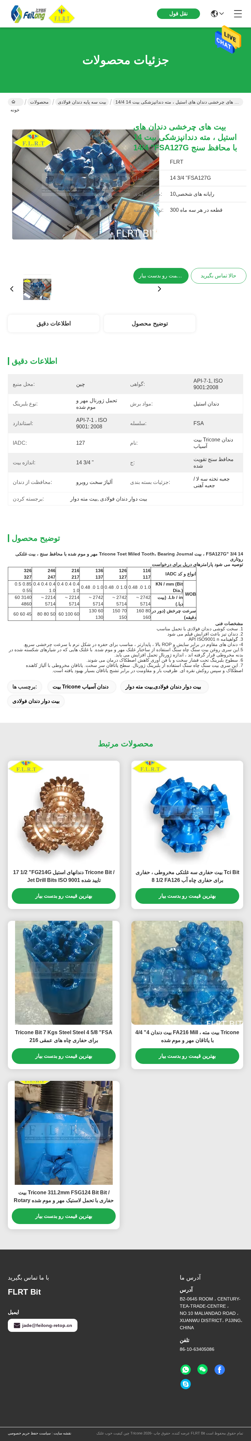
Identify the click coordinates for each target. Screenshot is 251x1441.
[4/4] (187, 972)
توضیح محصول (150, 323)
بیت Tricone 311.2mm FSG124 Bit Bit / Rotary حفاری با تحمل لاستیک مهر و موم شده (64, 1196)
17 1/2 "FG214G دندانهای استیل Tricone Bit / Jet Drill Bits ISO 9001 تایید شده (63, 876)
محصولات (39, 102)
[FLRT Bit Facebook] (220, 1370)
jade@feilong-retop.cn (47, 1325)
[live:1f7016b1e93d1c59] (186, 1384)
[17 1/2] (64, 813)
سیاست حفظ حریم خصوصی (29, 1433)
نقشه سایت (62, 1433)
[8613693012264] (186, 1370)
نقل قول (178, 13)
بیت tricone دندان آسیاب (81, 686)
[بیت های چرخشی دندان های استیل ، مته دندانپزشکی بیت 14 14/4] (85, 191)
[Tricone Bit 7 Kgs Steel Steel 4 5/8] (63, 972)
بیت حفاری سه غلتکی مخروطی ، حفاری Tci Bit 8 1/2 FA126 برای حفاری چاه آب (187, 876)
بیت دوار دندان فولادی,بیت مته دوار (163, 686)
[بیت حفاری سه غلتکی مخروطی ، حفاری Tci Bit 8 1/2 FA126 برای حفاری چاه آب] (187, 813)
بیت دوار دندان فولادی (35, 701)
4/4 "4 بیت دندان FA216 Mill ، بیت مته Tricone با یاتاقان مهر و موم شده (187, 1036)
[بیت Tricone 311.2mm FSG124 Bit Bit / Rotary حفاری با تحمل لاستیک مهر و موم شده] (64, 1133)
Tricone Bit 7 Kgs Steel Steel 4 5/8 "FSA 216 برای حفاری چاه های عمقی (63, 1036)
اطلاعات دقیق (54, 323)
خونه (16, 102)
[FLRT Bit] (44, 14)
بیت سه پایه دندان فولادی (82, 102)
